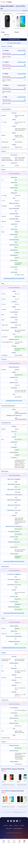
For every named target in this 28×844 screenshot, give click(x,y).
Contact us (16, 825)
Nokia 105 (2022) (4, 28)
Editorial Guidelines (17, 828)
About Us (6, 825)
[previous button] (3, 779)
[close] (13, 15)
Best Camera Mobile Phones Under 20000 (14, 561)
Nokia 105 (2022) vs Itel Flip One (8, 784)
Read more (24, 10)
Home (2, 812)
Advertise (22, 825)
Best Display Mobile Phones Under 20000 (14, 278)
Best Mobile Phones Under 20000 (14, 400)
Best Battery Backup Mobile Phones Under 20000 (14, 647)
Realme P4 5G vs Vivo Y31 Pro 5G (8, 806)
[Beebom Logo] (7, 2)
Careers (11, 825)
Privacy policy (9, 828)
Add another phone (14, 39)
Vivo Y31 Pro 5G (18, 28)
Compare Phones (8, 812)
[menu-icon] (1, 2)
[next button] (25, 779)
